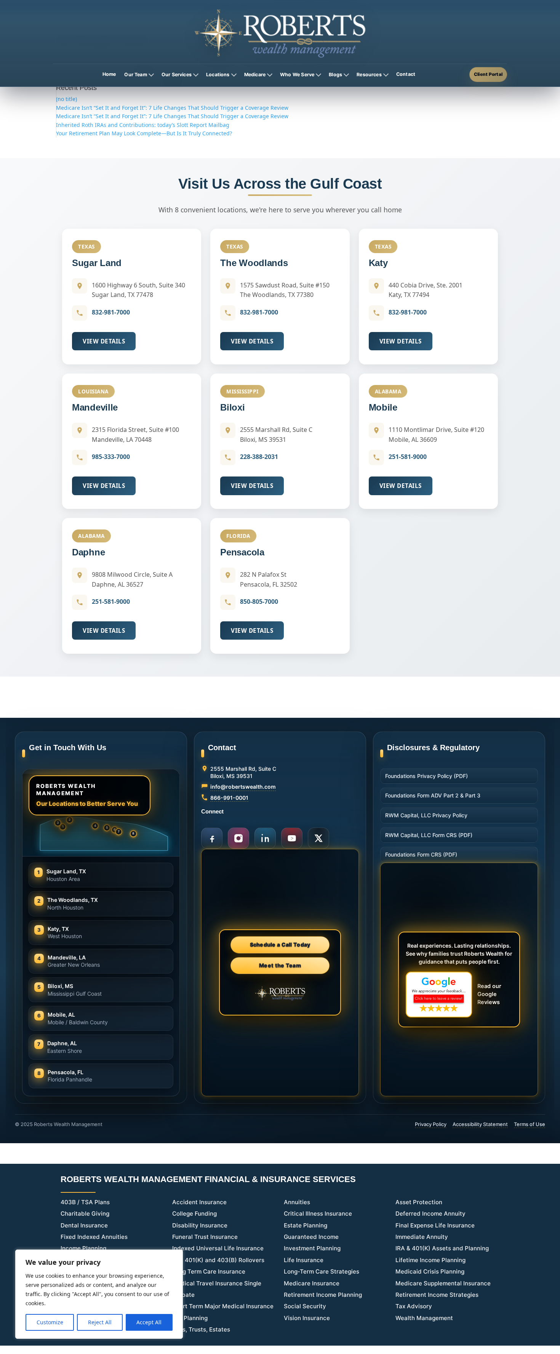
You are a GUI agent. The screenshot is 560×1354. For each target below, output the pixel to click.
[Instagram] (238, 838)
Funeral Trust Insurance (205, 1236)
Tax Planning (190, 1318)
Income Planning (83, 1248)
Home (109, 74)
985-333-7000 (111, 456)
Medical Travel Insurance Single (216, 1283)
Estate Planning (305, 1225)
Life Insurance (303, 1260)
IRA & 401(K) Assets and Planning (442, 1248)
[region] (99, 1294)
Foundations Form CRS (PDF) (421, 854)
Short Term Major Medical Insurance (223, 1306)
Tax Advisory (413, 1306)
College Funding (194, 1213)
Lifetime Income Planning (430, 1260)
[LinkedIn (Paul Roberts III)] (265, 838)
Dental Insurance (84, 1225)
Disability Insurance (199, 1225)
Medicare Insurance (311, 1283)
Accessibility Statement (480, 1124)
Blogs (335, 74)
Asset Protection (418, 1202)
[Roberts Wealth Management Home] (280, 33)
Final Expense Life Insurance (435, 1225)
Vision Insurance (307, 1318)
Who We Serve (297, 74)
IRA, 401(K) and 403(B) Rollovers (218, 1260)
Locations (218, 74)
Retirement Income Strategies (436, 1294)
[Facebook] (211, 838)
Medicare (255, 74)
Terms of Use (529, 1124)
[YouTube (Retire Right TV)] (291, 838)
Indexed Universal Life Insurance (218, 1248)
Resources (369, 74)
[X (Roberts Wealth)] (318, 838)
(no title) (66, 99)
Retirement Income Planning (323, 1294)
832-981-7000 (111, 312)
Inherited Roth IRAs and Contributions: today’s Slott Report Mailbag (142, 124)
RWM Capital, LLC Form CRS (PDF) (428, 835)
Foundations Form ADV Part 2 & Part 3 (432, 795)
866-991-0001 (229, 797)
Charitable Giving (85, 1213)
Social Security (305, 1306)
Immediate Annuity (421, 1236)
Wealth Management (424, 1318)
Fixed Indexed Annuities (94, 1236)
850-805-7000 (259, 601)
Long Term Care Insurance (208, 1271)
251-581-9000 (408, 456)
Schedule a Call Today (280, 945)
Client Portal (488, 74)
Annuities (297, 1202)
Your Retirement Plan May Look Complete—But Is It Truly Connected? (144, 133)
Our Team (135, 74)
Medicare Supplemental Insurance (443, 1283)
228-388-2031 (259, 456)
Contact (405, 74)
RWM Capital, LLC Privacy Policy (426, 815)
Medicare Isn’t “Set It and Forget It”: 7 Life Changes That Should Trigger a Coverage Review (172, 107)
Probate (183, 1294)
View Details (104, 341)
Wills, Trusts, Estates (201, 1329)
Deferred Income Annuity (430, 1213)
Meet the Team (280, 966)
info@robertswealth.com (243, 786)
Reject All (100, 1322)
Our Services (177, 74)
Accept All (149, 1322)
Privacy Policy (430, 1124)
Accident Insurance (199, 1202)
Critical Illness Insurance (318, 1213)
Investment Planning (312, 1248)
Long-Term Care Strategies (321, 1271)
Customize (50, 1322)
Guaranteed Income (311, 1236)
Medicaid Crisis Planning (429, 1271)
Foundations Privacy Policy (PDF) (426, 776)
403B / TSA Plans (85, 1202)
